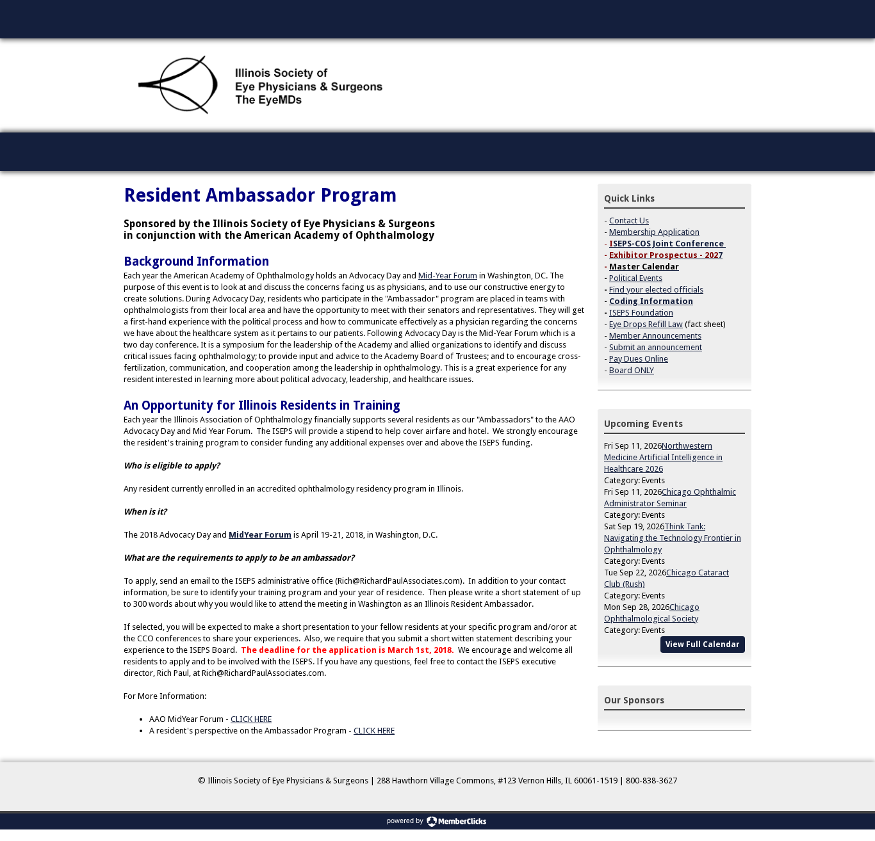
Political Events (635, 278)
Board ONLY (631, 370)
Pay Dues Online (638, 359)
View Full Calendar (703, 644)
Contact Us (629, 220)
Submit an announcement (655, 347)
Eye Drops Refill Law (646, 324)
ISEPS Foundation (641, 312)
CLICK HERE (251, 719)
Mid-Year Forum (447, 275)
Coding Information (651, 301)
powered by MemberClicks (437, 821)
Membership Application (654, 232)
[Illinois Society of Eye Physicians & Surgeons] (262, 85)
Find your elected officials (656, 289)
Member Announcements (655, 335)
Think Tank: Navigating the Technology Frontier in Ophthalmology (672, 538)
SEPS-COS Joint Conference (668, 243)
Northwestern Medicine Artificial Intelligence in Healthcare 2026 (663, 457)
